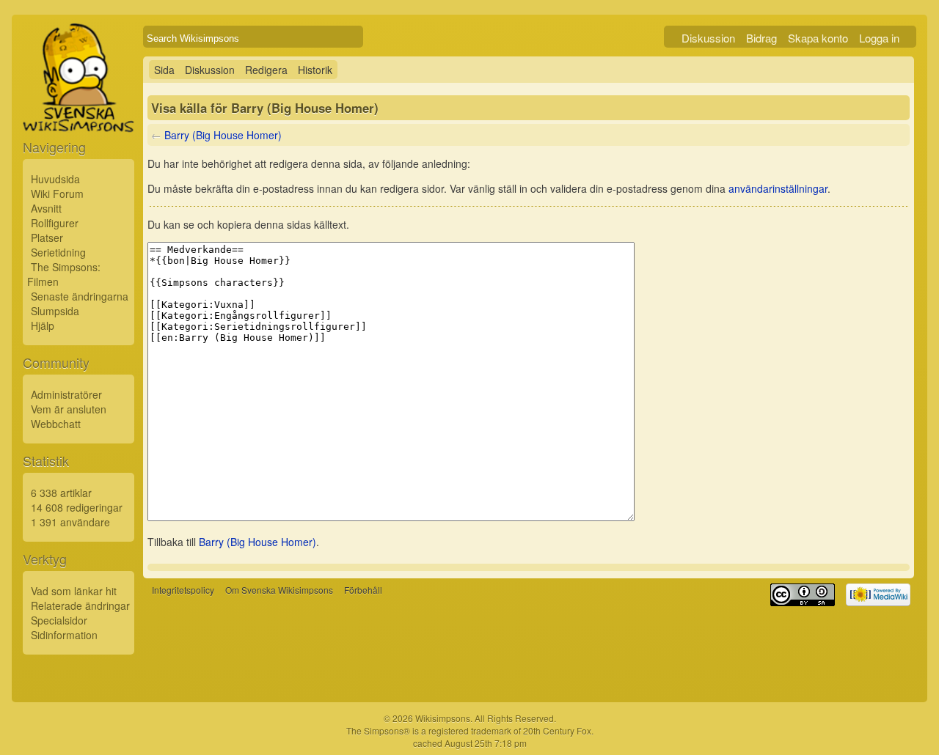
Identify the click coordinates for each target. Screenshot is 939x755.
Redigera (266, 69)
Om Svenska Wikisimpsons (279, 589)
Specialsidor (59, 620)
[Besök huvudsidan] (78, 111)
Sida (164, 69)
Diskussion (708, 37)
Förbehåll (363, 589)
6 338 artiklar (61, 492)
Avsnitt (46, 208)
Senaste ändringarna (79, 296)
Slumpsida (55, 310)
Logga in (879, 37)
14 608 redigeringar (77, 507)
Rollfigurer (54, 223)
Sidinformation (64, 634)
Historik (315, 69)
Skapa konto (818, 37)
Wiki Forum (57, 193)
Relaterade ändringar (80, 605)
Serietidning (58, 252)
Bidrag (761, 37)
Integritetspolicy (183, 589)
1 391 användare (70, 522)
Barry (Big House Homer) (223, 135)
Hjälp (42, 325)
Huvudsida (55, 179)
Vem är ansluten (68, 409)
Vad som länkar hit (74, 590)
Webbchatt (56, 423)
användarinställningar (777, 188)
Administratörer (66, 394)
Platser (47, 237)
